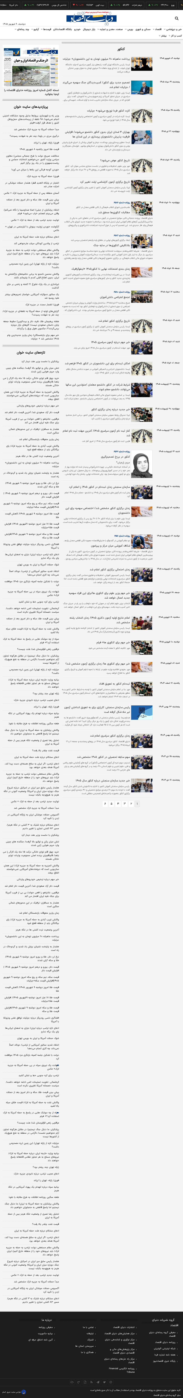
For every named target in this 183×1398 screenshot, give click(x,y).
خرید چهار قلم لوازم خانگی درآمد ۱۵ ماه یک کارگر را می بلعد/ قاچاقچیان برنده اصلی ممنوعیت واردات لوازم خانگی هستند (31, 382)
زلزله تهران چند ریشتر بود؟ (46, 693)
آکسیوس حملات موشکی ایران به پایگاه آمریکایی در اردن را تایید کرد (33, 816)
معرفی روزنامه (46, 1327)
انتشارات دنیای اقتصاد (124, 1327)
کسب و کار (176, 36)
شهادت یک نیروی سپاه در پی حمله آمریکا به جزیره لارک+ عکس (33, 593)
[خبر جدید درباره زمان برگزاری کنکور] (141, 414)
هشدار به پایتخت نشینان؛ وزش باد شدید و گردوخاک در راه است (31, 474)
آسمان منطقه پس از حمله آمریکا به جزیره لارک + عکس (31, 193)
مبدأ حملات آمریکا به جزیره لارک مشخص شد (36, 129)
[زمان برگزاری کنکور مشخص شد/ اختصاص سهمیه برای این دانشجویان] (141, 511)
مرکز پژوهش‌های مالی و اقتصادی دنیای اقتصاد (122, 1351)
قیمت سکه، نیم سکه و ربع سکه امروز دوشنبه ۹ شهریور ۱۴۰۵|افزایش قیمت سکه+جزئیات (31, 505)
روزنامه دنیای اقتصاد (165, 1342)
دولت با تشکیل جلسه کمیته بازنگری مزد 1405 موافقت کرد (31, 1057)
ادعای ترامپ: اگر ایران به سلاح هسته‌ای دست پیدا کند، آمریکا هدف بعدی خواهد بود (32, 765)
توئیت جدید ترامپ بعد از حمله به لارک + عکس (35, 220)
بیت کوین (88, 5)
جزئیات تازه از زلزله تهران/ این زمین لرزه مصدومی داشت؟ (34, 265)
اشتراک (90, 1340)
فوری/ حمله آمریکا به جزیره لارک (43, 176)
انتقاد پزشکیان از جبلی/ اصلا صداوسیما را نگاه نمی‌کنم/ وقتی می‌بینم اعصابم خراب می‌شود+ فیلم (31, 211)
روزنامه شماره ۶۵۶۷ (122, 451)
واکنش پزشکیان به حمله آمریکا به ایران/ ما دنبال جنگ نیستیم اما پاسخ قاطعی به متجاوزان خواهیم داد (32, 732)
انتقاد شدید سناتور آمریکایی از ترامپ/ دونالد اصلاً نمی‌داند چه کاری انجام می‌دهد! (34, 573)
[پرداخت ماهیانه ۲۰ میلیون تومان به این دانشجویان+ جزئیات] (141, 64)
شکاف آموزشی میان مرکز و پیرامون (110, 546)
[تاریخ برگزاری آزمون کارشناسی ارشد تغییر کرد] (141, 187)
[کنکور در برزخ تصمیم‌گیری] (141, 464)
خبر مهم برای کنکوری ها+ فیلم (113, 643)
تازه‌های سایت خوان (31, 352)
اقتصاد (158, 29)
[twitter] (104, 1382)
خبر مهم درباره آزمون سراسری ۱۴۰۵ (110, 342)
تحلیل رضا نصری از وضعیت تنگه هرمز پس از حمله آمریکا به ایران (33, 742)
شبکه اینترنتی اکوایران (164, 1348)
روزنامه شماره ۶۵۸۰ (122, 292)
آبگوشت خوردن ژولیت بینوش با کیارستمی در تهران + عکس (32, 228)
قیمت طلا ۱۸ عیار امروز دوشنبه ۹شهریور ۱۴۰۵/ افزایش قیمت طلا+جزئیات (31, 525)
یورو (161, 5)
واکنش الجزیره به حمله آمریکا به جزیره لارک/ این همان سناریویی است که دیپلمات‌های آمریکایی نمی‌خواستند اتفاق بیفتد (31, 395)
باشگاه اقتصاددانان (62, 29)
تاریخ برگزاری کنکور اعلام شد (114, 321)
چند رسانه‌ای (22, 29)
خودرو (77, 29)
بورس (130, 29)
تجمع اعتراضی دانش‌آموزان (115, 297)
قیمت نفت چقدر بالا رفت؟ (45, 750)
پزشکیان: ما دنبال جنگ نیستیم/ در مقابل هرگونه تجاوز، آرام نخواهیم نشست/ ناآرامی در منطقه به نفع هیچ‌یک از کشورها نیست (31, 659)
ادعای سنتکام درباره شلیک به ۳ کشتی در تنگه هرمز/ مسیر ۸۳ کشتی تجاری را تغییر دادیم (33, 826)
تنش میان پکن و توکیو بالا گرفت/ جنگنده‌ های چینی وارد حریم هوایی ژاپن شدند (32, 370)
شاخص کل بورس (47, 5)
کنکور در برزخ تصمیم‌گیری (115, 457)
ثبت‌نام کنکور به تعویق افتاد (114, 684)
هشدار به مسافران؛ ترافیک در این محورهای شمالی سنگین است (34, 431)
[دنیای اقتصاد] (91, 18)
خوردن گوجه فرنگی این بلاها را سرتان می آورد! (35, 170)
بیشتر (163, 36)
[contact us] (78, 1382)
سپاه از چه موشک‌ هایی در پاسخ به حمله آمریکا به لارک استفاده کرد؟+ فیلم (31, 640)
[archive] (72, 1382)
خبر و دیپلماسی (173, 29)
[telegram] (98, 1382)
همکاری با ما (87, 1352)
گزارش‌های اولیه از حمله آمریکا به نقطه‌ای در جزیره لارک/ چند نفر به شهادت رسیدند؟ (31, 313)
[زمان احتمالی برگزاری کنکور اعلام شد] (141, 574)
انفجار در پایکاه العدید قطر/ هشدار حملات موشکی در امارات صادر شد (32, 184)
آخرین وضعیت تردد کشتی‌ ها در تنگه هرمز (37, 456)
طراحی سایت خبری (14, 1392)
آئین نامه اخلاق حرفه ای (40, 1340)
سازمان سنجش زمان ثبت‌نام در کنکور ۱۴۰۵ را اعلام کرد (99, 487)
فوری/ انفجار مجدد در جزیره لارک (42, 305)
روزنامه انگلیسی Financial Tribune (122, 1370)
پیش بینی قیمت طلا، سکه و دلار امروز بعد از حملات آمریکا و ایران (32, 201)
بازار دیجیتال (89, 29)
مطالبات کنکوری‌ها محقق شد (114, 213)
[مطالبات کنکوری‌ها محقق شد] (141, 208)
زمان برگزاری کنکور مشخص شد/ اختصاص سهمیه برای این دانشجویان (97, 510)
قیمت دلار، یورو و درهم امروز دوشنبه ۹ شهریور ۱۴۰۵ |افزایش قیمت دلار (31, 495)
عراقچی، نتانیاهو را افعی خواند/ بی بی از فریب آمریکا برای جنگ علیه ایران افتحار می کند (32, 420)
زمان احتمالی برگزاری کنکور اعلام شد (110, 570)
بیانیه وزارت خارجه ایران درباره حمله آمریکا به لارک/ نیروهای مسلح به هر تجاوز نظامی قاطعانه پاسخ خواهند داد (33, 683)
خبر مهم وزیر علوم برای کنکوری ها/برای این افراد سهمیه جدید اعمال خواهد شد (99, 595)
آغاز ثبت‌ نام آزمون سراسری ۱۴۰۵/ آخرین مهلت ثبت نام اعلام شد (96, 433)
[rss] (91, 1382)
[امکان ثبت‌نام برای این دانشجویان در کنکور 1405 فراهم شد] (141, 368)
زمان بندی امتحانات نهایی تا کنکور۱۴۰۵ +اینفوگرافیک (100, 269)
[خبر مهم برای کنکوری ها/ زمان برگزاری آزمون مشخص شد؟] (141, 667)
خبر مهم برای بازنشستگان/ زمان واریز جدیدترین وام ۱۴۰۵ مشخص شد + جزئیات (33, 337)
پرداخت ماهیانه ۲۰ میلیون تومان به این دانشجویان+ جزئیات (96, 59)
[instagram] (110, 1382)
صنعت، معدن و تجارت (111, 29)
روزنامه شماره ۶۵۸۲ (122, 235)
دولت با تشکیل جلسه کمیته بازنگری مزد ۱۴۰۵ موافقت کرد (31, 583)
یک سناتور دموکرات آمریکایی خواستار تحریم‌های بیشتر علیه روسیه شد (32, 296)
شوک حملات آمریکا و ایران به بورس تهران (38, 565)
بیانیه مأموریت (45, 1333)
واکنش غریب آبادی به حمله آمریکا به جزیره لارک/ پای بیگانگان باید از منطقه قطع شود (32, 447)
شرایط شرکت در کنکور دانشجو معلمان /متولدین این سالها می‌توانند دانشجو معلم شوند (98, 387)
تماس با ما (88, 1327)
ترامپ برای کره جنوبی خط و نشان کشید (39, 602)
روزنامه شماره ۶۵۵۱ (122, 536)
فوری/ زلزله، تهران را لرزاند (46, 143)
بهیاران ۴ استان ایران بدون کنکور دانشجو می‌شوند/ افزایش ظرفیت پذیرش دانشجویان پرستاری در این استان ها (97, 134)
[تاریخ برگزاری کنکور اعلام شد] (141, 326)
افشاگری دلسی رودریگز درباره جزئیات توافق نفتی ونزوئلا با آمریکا (31, 546)
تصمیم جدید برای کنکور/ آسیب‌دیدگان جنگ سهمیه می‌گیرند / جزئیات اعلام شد (96, 85)
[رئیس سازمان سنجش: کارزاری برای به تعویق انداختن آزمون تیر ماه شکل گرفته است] (141, 712)
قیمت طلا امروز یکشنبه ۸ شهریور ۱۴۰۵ (39, 149)
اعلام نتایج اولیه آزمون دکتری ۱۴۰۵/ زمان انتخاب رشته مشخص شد (100, 620)
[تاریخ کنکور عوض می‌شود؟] (141, 165)
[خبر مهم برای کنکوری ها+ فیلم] (141, 647)
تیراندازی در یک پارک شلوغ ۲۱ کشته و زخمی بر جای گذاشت (33, 286)
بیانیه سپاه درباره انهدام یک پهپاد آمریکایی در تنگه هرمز (33, 715)
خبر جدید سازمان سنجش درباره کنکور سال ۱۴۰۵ (103, 781)
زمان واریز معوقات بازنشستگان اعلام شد (39, 439)
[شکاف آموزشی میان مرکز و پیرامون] (141, 541)
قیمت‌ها (46, 29)
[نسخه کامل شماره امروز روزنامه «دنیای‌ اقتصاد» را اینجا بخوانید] (31, 66)
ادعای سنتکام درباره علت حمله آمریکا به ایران (36, 237)
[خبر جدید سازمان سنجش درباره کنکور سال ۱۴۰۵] (141, 785)
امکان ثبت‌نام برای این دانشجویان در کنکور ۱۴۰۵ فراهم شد (97, 364)
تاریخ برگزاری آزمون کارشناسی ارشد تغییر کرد (105, 182)
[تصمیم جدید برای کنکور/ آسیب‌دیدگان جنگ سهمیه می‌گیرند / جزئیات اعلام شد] (141, 87)
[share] (85, 1382)
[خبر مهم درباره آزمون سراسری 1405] (141, 347)
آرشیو (36, 29)
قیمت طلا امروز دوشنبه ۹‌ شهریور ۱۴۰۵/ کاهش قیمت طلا (32, 515)
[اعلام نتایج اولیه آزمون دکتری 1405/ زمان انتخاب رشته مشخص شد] (141, 623)
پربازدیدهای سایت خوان (31, 107)
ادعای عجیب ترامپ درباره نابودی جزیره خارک (36, 700)
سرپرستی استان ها (84, 1346)
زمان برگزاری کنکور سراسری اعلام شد (110, 736)
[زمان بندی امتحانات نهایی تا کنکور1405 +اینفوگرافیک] (141, 272)
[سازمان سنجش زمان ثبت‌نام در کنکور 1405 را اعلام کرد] (141, 492)
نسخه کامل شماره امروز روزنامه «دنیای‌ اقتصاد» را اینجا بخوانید (31, 92)
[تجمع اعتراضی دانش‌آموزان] (141, 296)
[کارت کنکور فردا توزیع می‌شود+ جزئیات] (141, 116)
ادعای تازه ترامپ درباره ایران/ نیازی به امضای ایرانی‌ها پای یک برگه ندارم (32, 556)
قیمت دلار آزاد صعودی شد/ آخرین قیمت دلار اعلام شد (32, 412)
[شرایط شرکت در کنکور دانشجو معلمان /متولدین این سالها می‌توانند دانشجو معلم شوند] (141, 390)
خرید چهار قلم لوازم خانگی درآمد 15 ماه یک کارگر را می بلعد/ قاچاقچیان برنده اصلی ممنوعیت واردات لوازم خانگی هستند (31, 855)
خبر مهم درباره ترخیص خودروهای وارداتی (38, 406)
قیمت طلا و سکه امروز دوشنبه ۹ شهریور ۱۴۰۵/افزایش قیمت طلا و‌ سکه (32, 536)
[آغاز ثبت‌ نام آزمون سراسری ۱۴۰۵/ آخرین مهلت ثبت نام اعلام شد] (141, 436)
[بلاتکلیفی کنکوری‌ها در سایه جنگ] (141, 241)
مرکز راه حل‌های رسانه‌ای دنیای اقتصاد (119, 1360)
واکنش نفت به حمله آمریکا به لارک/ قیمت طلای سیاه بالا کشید (32, 630)
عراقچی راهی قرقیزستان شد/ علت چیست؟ (38, 649)
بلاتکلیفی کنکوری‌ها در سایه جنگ (111, 245)
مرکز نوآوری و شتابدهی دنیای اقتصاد (120, 1341)
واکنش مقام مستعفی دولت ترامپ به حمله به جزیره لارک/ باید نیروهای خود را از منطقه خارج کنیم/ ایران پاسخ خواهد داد (32, 253)
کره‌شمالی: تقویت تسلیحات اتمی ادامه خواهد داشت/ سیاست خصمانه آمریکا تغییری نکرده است (32, 610)
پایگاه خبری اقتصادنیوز (164, 1361)
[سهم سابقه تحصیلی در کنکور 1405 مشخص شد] (141, 762)
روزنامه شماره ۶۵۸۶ (122, 202)
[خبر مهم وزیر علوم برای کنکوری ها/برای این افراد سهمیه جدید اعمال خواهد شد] (141, 598)
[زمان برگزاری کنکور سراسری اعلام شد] (141, 741)
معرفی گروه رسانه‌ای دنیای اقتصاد (162, 1334)
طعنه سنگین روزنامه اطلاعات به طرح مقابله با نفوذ (34, 723)
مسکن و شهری (143, 29)
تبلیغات (90, 1333)
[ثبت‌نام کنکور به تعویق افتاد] (141, 689)
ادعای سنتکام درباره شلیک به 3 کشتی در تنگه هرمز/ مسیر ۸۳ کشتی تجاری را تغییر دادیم (33, 1300)
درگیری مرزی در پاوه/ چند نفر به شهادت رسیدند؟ (34, 136)
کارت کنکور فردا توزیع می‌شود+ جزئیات (108, 111)
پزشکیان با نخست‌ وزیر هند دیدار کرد (40, 361)
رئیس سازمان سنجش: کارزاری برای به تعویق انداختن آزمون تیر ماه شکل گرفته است (97, 709)
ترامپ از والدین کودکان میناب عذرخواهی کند (36, 243)
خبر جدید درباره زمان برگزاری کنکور (110, 409)
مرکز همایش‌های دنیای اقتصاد (119, 1333)
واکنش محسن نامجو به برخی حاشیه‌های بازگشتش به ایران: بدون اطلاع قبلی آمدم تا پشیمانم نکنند (32, 276)
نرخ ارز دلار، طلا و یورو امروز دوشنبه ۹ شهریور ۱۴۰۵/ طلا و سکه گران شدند (32, 485)
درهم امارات (125, 5)
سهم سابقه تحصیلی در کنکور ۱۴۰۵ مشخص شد (103, 757)
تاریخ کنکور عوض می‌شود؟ (115, 161)
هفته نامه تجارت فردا (164, 1355)
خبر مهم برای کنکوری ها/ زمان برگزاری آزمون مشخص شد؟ (97, 664)
